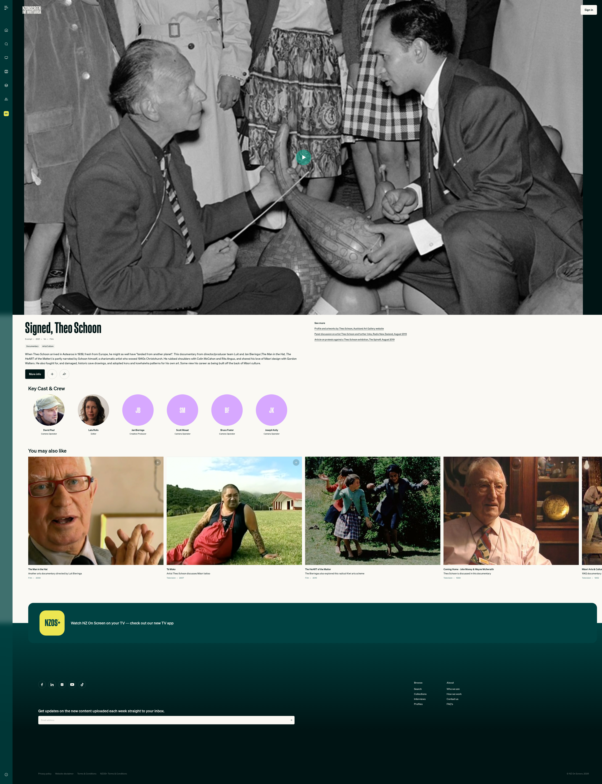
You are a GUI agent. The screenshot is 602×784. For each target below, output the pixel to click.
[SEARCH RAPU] (6, 44)
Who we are (453, 689)
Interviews (420, 699)
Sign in (589, 10)
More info (35, 374)
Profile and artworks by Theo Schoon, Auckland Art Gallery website (349, 328)
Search (418, 689)
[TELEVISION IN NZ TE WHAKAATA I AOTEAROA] (6, 58)
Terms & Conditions (86, 773)
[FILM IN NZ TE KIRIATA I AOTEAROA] (6, 71)
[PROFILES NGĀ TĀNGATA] (6, 99)
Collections (420, 694)
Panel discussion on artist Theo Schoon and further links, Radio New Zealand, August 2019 (360, 334)
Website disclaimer (64, 773)
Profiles (418, 704)
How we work (454, 694)
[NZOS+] (6, 113)
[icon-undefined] (52, 374)
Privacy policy (44, 773)
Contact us (452, 699)
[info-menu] (6, 774)
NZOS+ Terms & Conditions (113, 773)
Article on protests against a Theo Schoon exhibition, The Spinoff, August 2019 (354, 339)
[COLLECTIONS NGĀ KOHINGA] (6, 85)
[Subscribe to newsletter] (291, 720)
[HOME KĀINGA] (6, 30)
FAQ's (450, 704)
